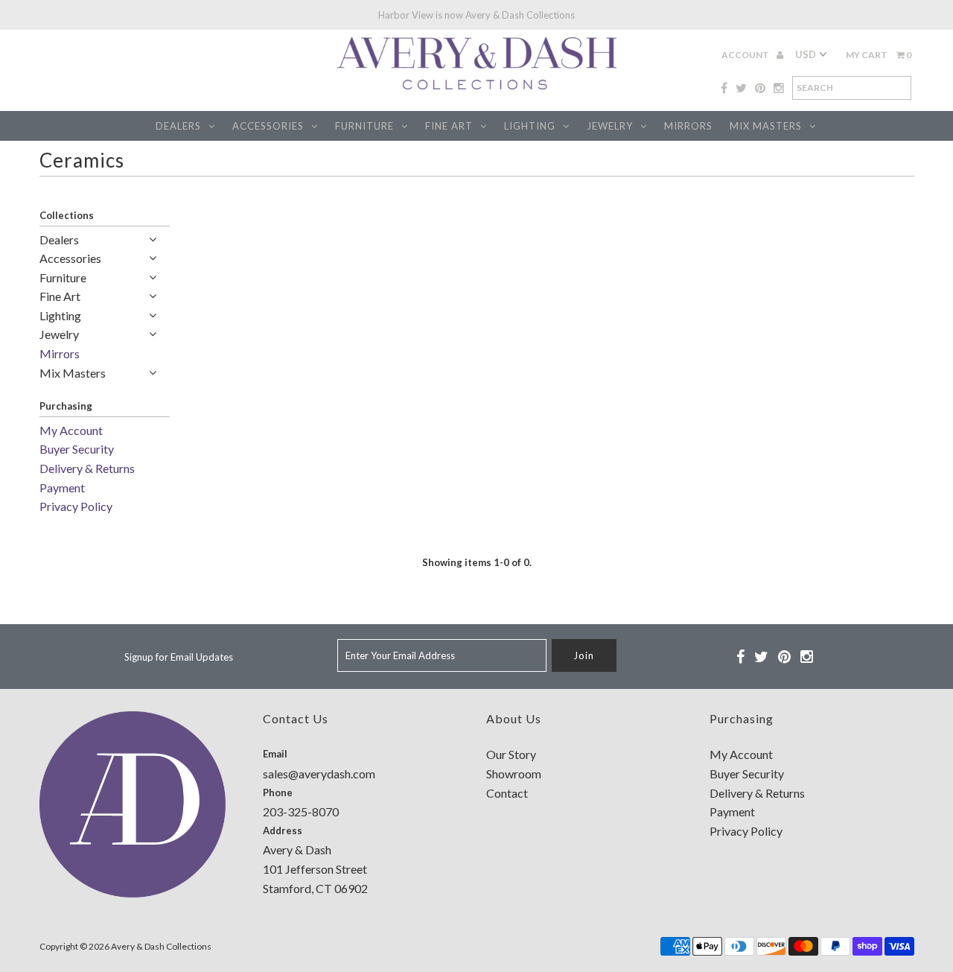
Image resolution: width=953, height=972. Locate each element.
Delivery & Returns (87, 468)
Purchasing (65, 406)
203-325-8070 (301, 811)
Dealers (178, 126)
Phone (278, 792)
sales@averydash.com (319, 773)
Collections (66, 215)
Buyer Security (76, 449)
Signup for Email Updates (178, 657)
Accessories (268, 126)
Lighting (529, 126)
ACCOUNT (746, 54)
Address (282, 830)
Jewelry (610, 126)
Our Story (511, 754)
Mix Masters (766, 126)
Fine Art (449, 126)
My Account (71, 430)
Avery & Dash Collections (161, 946)
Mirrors (688, 126)
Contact (507, 793)
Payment (62, 487)
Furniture (364, 126)
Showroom (513, 773)
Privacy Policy (75, 506)
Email (275, 754)
